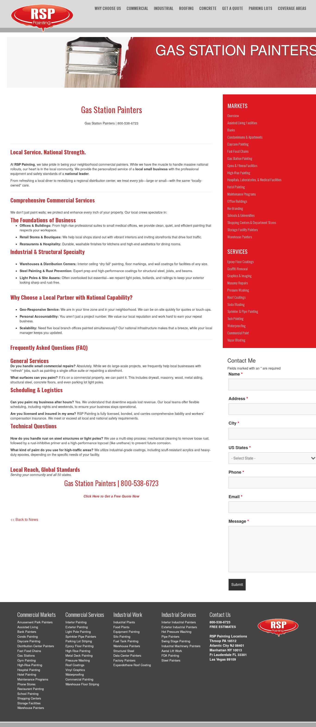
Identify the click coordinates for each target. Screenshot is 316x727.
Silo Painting (121, 636)
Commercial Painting (79, 679)
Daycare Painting (28, 641)
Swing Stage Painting (175, 641)
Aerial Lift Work (171, 651)
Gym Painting (26, 660)
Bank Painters (26, 631)
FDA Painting (170, 655)
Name (236, 374)
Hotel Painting (26, 674)
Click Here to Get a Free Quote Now (111, 496)
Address (238, 398)
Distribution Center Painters (35, 646)
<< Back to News (24, 519)
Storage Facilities (29, 703)
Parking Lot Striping (78, 641)
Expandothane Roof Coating (132, 665)
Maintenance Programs (32, 679)
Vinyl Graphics (75, 670)
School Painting (27, 693)
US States (240, 447)
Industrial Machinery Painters (181, 646)
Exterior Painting (76, 627)
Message (239, 521)
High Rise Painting (77, 651)
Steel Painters (170, 660)
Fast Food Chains (29, 651)
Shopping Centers (29, 698)
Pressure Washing (77, 660)
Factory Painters (124, 660)
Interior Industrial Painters (178, 622)
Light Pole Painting (78, 631)
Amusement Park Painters (35, 622)
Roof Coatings (74, 665)
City (234, 423)
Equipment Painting (126, 631)
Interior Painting (76, 622)
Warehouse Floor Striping (82, 684)
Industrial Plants (124, 622)
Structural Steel (123, 651)
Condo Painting (27, 636)
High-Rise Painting (29, 665)
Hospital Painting (28, 670)
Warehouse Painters (30, 707)
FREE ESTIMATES (223, 626)
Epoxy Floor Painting (79, 646)
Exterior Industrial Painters (179, 627)
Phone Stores (26, 684)
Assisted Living (27, 627)
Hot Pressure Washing (176, 631)
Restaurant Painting (30, 689)
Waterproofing (74, 674)
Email (235, 496)
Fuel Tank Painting (125, 641)
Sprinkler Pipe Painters (80, 636)
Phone (236, 472)
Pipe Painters (170, 636)
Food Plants (121, 627)
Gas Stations (26, 655)
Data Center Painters (127, 655)
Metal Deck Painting (79, 655)
